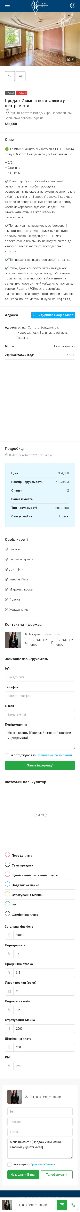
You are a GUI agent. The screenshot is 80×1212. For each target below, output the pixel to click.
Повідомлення (16, 724)
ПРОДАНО (21, 93)
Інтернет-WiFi (18, 579)
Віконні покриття (21, 559)
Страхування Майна (20, 1020)
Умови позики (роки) (20, 983)
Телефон (11, 687)
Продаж (10, 93)
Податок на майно (18, 1001)
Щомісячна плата (18, 1039)
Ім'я (7, 668)
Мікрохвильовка (21, 589)
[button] (40, 39)
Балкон (14, 549)
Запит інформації (40, 765)
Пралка (14, 599)
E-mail (9, 706)
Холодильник (18, 609)
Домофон (16, 569)
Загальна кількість (19, 926)
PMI (7, 1057)
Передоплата (15, 945)
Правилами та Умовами (54, 755)
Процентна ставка (19, 964)
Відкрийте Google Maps (55, 315)
